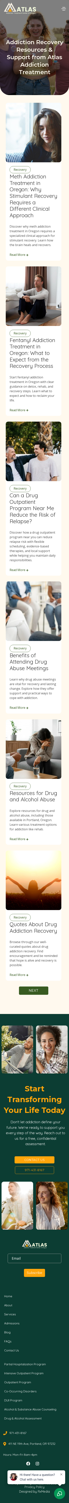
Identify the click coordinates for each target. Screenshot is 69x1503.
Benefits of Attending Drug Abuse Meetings (29, 662)
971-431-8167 (34, 1170)
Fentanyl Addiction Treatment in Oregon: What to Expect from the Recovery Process (32, 353)
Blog (7, 1332)
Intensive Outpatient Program (24, 1373)
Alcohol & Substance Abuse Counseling (30, 1409)
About (8, 1305)
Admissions (12, 1323)
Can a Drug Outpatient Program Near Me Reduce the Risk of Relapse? (33, 508)
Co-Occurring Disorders (20, 1391)
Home (8, 1296)
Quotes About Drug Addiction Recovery (33, 927)
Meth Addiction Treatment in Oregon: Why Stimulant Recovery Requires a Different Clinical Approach (33, 195)
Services (10, 1314)
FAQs (8, 1341)
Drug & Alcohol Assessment (23, 1418)
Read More (19, 255)
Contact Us (34, 1160)
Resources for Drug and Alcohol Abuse (33, 796)
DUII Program (13, 1400)
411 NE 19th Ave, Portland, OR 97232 (31, 1444)
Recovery (20, 169)
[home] (22, 8)
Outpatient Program (17, 1382)
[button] (63, 8)
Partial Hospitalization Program (25, 1364)
